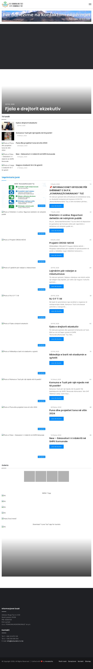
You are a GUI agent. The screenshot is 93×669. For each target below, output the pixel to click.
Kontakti (80, 661)
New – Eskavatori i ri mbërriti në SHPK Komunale (35, 154)
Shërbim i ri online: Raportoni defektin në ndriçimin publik (65, 217)
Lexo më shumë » (56, 206)
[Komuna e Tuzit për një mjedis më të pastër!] (8, 136)
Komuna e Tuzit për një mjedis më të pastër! (34, 133)
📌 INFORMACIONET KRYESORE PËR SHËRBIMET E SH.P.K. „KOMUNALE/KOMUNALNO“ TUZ (68, 190)
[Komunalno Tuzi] (12, 4)
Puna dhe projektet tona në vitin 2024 (31, 143)
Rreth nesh (63, 661)
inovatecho (49, 661)
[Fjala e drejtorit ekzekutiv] (46, 92)
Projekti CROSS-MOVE (61, 242)
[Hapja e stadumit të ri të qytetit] (8, 168)
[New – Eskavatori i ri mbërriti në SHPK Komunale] (8, 158)
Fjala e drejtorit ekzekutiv (33, 109)
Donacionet (72, 661)
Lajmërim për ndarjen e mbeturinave (62, 272)
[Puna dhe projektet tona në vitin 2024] (8, 146)
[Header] (46, 16)
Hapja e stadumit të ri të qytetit (29, 165)
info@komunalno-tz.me (15, 641)
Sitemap (88, 661)
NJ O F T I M (55, 298)
